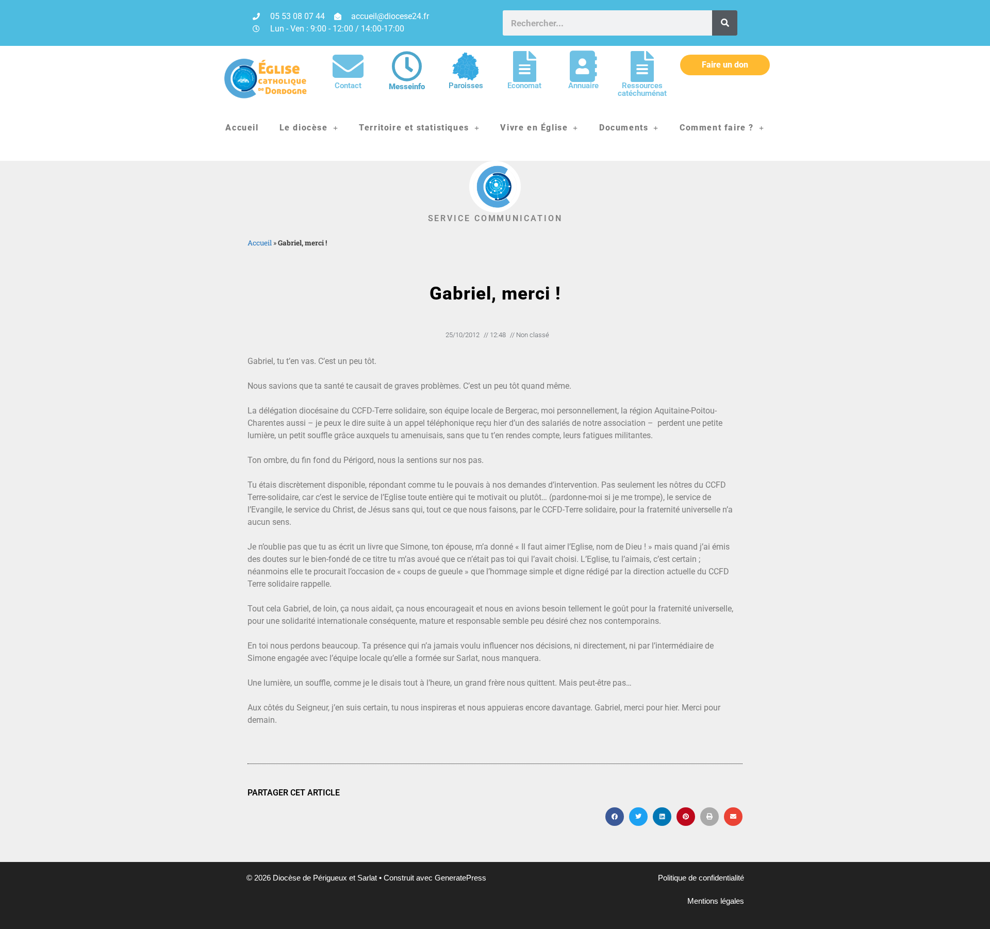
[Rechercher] (724, 23)
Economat (524, 85)
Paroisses (466, 85)
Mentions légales (715, 901)
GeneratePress (460, 877)
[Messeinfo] (406, 66)
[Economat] (524, 66)
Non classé (532, 335)
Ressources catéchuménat (642, 89)
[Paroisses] (465, 66)
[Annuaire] (583, 66)
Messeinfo (407, 86)
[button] (614, 816)
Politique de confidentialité (701, 877)
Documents (623, 127)
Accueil (241, 127)
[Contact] (348, 66)
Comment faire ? (717, 127)
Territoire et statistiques (414, 127)
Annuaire (583, 85)
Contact (348, 85)
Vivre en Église (534, 127)
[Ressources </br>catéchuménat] (641, 66)
